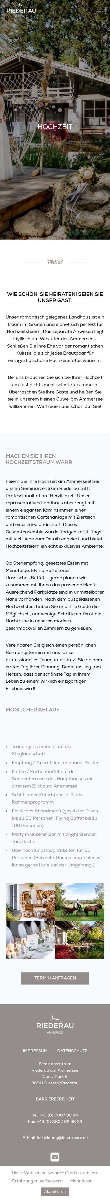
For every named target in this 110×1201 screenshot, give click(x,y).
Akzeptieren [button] (55, 1191)
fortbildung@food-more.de (62, 1137)
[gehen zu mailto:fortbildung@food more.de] (55, 1158)
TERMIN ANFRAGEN (55, 978)
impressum (35, 1050)
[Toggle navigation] (101, 10)
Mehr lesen (81, 1181)
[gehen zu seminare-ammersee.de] (21, 10)
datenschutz (72, 1050)
